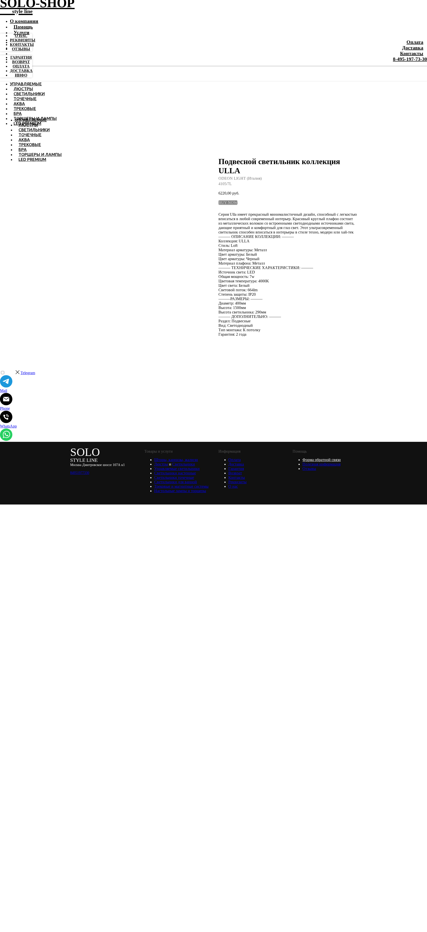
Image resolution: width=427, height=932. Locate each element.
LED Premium (32, 159)
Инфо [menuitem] (21, 75)
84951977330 (79, 473)
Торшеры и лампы (40, 154)
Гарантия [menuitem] (21, 57)
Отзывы (309, 468)
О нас (233, 486)
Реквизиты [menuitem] (22, 40)
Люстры (23, 88)
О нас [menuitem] (21, 36)
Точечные (25, 98)
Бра (18, 113)
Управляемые (26, 83)
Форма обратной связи (321, 460)
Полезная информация (321, 464)
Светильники (29, 93)
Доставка (412, 47)
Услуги (21, 32)
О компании (24, 21)
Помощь (23, 26)
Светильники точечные (174, 477)
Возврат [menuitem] (21, 62)
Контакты (411, 53)
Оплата (414, 42)
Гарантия (236, 468)
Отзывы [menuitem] (21, 49)
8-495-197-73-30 (410, 59)
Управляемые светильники (177, 468)
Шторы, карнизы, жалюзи (176, 460)
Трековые (25, 108)
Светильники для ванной (175, 482)
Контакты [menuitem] (22, 44)
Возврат (235, 473)
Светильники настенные (175, 473)
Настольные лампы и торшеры (180, 491)
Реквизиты (237, 482)
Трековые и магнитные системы (181, 486)
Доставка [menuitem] (21, 71)
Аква (19, 103)
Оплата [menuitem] (21, 66)
